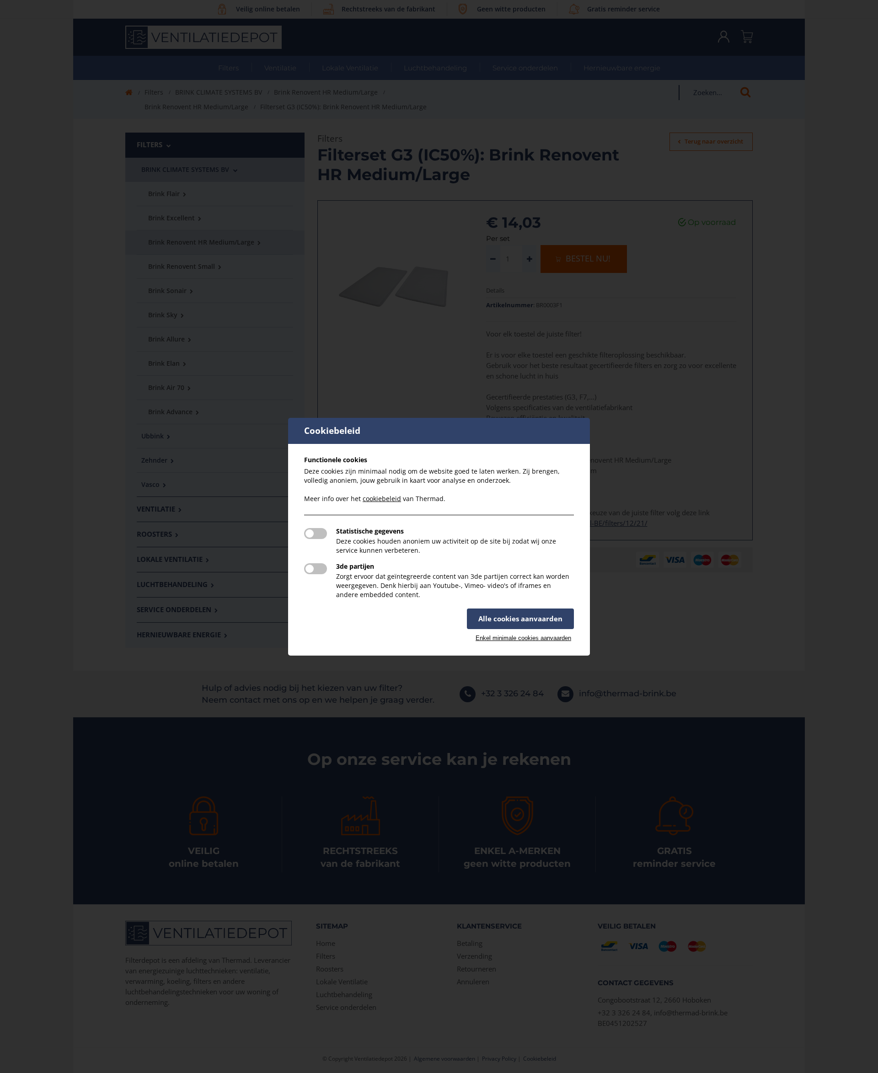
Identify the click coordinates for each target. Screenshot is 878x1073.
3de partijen (355, 566)
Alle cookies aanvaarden (520, 618)
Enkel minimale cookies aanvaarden (523, 638)
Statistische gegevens (370, 531)
